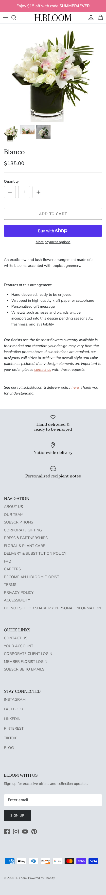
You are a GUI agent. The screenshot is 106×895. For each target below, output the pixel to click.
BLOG (9, 747)
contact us (42, 369)
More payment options (53, 242)
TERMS (10, 584)
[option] (53, 73)
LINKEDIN (12, 718)
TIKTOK (10, 738)
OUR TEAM (13, 514)
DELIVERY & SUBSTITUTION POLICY (35, 553)
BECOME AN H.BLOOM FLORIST (31, 576)
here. (75, 387)
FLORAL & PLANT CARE (24, 545)
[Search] (16, 17)
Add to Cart (53, 213)
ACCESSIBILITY (17, 600)
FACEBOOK (14, 709)
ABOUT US (13, 506)
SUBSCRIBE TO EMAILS (24, 669)
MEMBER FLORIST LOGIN (25, 661)
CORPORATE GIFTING (23, 530)
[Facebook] (7, 831)
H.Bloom (21, 878)
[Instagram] (16, 831)
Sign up (17, 815)
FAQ (7, 561)
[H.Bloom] (53, 17)
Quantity (11, 181)
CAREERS (12, 569)
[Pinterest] (34, 831)
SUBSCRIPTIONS (18, 522)
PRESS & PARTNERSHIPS (26, 537)
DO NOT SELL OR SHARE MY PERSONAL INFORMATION (52, 608)
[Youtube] (25, 831)
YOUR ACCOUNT (18, 646)
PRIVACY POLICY (19, 592)
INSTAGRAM (15, 699)
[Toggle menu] (5, 17)
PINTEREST (14, 728)
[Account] (89, 17)
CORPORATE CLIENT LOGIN (28, 653)
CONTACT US (15, 638)
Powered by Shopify (41, 878)
